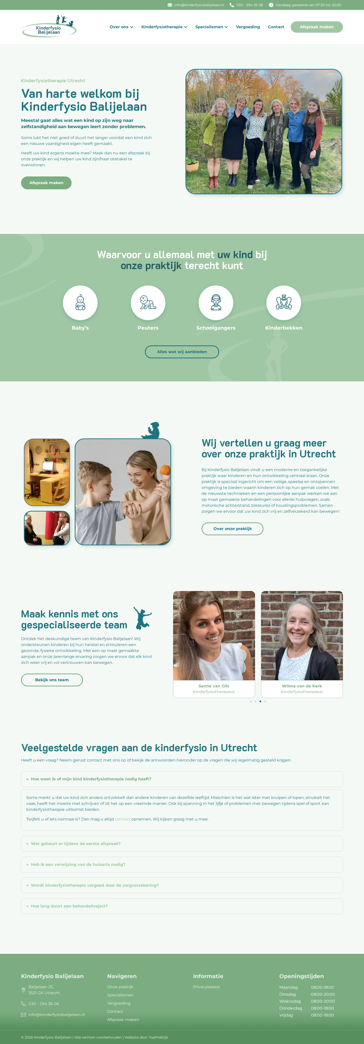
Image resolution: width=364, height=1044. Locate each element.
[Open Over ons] (131, 27)
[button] (251, 701)
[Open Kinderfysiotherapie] (185, 27)
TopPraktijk (158, 1037)
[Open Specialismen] (226, 27)
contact (122, 819)
